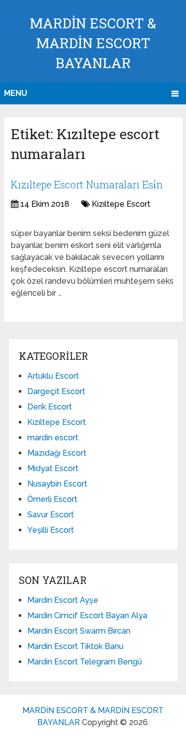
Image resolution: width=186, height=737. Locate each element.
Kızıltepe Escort (121, 204)
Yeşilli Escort (50, 530)
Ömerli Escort (52, 499)
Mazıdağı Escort (56, 453)
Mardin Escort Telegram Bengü (84, 661)
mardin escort (52, 437)
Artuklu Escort (53, 376)
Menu (15, 93)
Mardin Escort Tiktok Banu (75, 646)
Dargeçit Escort (56, 391)
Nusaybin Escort (57, 484)
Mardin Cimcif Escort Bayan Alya (87, 615)
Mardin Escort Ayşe (62, 600)
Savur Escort (50, 514)
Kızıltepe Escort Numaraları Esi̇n (87, 184)
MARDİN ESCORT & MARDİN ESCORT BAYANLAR (93, 43)
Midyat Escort (52, 468)
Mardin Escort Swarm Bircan (78, 631)
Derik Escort (49, 406)
